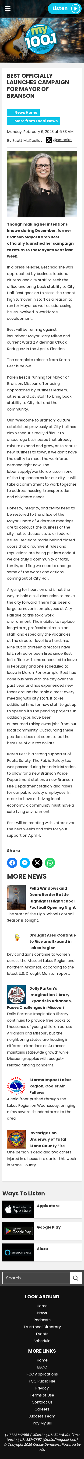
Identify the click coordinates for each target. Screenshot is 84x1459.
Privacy (42, 1388)
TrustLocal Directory (42, 1327)
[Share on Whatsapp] (50, 863)
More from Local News (36, 121)
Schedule (42, 1341)
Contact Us (42, 1402)
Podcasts (42, 1320)
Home (42, 1306)
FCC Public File (42, 1381)
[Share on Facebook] (12, 863)
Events (42, 1334)
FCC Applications (42, 1374)
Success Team (42, 1416)
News (42, 1313)
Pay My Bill (42, 1423)
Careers (42, 1409)
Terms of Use (42, 1395)
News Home (25, 112)
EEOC (42, 1367)
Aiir (41, 1449)
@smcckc (62, 140)
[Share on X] (37, 863)
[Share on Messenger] (25, 863)
